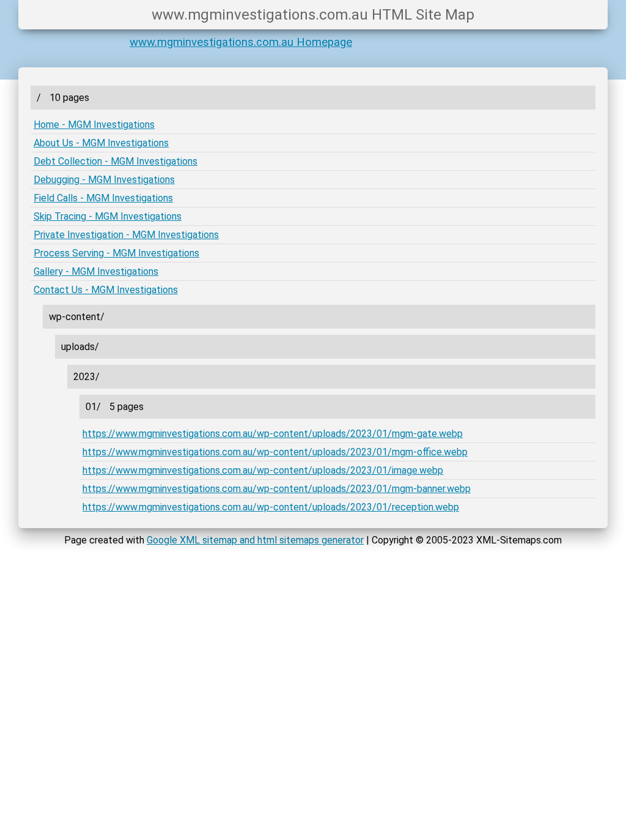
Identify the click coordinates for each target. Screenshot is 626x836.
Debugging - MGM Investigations (104, 179)
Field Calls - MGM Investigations (103, 198)
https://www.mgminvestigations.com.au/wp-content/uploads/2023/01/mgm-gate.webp (273, 433)
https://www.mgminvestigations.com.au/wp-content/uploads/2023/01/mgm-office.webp (275, 452)
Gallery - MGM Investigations (96, 271)
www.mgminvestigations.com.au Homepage (241, 42)
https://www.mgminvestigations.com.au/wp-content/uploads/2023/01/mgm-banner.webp (277, 489)
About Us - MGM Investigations (101, 143)
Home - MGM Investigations (94, 124)
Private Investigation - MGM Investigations (126, 235)
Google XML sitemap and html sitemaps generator (255, 540)
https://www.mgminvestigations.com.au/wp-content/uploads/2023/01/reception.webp (271, 507)
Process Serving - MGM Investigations (116, 253)
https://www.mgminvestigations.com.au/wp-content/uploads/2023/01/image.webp (263, 470)
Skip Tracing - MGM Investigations (108, 216)
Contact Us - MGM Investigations (106, 290)
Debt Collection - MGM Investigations (115, 161)
